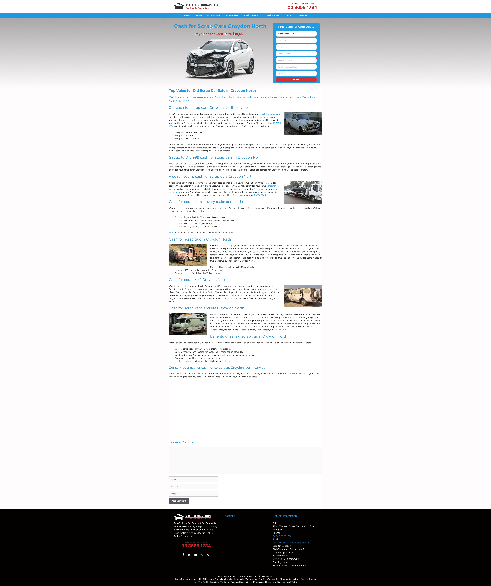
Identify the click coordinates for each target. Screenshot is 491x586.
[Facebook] (183, 555)
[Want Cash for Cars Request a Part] (296, 34)
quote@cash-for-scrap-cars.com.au (291, 542)
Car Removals (231, 15)
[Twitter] (189, 555)
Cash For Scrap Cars (244, 576)
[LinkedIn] (195, 555)
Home (187, 15)
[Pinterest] (207, 555)
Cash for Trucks (250, 15)
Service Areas (272, 15)
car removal (272, 186)
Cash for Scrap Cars (202, 5)
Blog (289, 15)
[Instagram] (201, 555)
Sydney (198, 15)
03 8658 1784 (302, 7)
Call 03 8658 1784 (282, 536)
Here (171, 232)
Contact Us (302, 15)
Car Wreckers (213, 15)
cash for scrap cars (270, 114)
